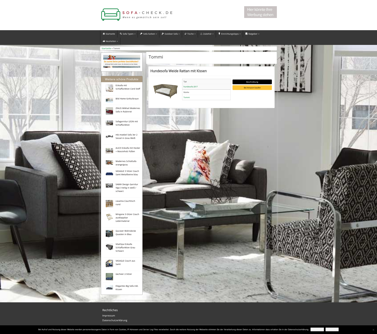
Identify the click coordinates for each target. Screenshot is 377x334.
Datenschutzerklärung (114, 320)
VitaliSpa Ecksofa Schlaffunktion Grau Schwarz (125, 247)
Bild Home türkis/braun (127, 98)
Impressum (108, 315)
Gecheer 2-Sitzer (124, 274)
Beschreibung (252, 82)
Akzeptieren (317, 329)
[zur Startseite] (137, 14)
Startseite (106, 48)
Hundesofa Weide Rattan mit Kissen (178, 70)
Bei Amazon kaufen (252, 87)
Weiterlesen (332, 329)
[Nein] (373, 329)
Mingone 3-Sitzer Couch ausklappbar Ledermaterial (127, 217)
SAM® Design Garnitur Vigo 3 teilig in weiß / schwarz (127, 187)
